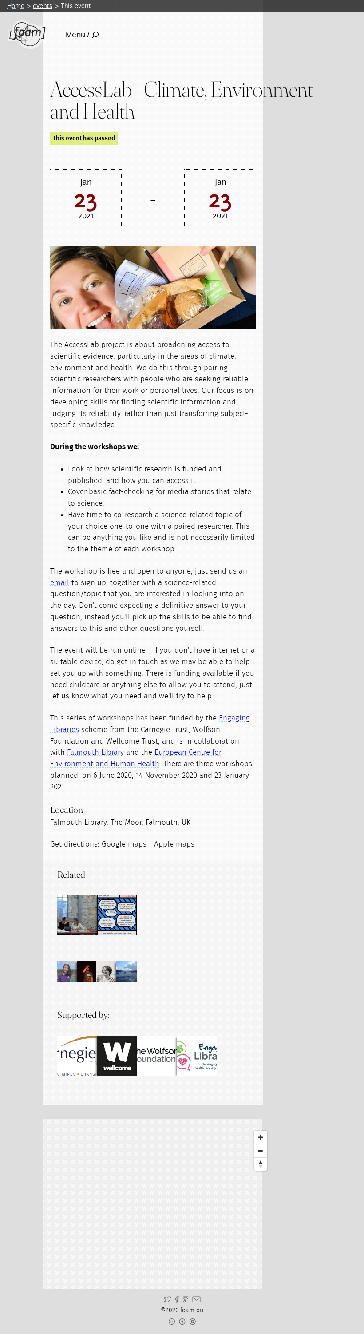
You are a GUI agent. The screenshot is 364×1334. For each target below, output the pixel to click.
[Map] (161, 1204)
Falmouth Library (95, 752)
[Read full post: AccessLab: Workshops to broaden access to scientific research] (117, 915)
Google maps (124, 844)
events (42, 6)
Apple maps (174, 844)
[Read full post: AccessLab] (77, 915)
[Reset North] (260, 1164)
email (59, 582)
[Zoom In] (260, 1137)
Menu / (78, 35)
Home (15, 6)
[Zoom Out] (260, 1150)
